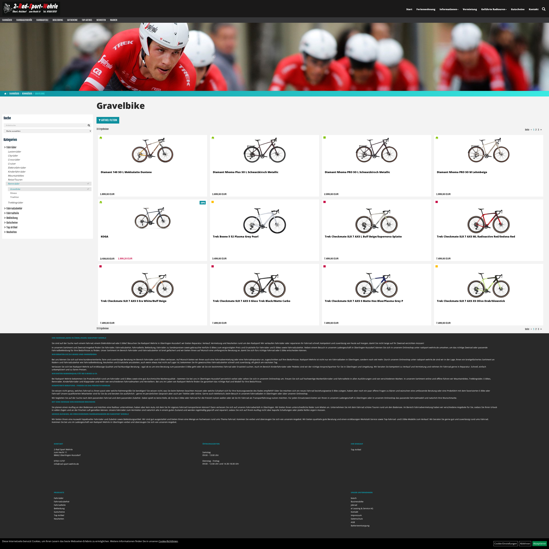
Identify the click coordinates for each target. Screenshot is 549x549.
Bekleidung (58, 20)
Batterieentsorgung (360, 525)
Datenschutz (357, 518)
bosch (354, 498)
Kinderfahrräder (16, 171)
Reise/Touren (15, 179)
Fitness (13, 193)
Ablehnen (525, 543)
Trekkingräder (15, 202)
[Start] (5, 93)
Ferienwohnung (425, 9)
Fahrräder (7, 20)
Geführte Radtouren (493, 9)
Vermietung (470, 9)
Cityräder (13, 155)
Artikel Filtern (109, 120)
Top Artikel (87, 20)
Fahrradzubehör (24, 20)
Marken (113, 20)
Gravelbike (40, 93)
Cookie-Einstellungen (505, 543)
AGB (353, 522)
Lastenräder (14, 151)
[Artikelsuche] (543, 9)
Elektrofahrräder (17, 167)
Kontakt (533, 9)
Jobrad (354, 505)
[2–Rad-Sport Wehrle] (31, 8)
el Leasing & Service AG (362, 508)
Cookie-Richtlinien (168, 541)
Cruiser (12, 163)
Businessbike (357, 501)
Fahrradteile (42, 20)
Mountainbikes (16, 175)
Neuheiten (101, 20)
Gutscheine (518, 9)
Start (409, 9)
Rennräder (27, 93)
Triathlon (14, 197)
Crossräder (14, 159)
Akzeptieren (539, 543)
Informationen (448, 9)
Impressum (356, 515)
